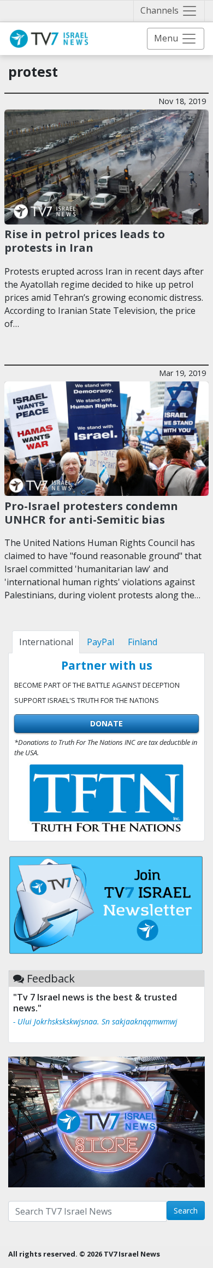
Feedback (51, 978)
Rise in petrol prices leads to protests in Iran (84, 240)
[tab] (46, 641)
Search (186, 1210)
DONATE (106, 723)
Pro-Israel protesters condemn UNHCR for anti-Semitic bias (91, 512)
